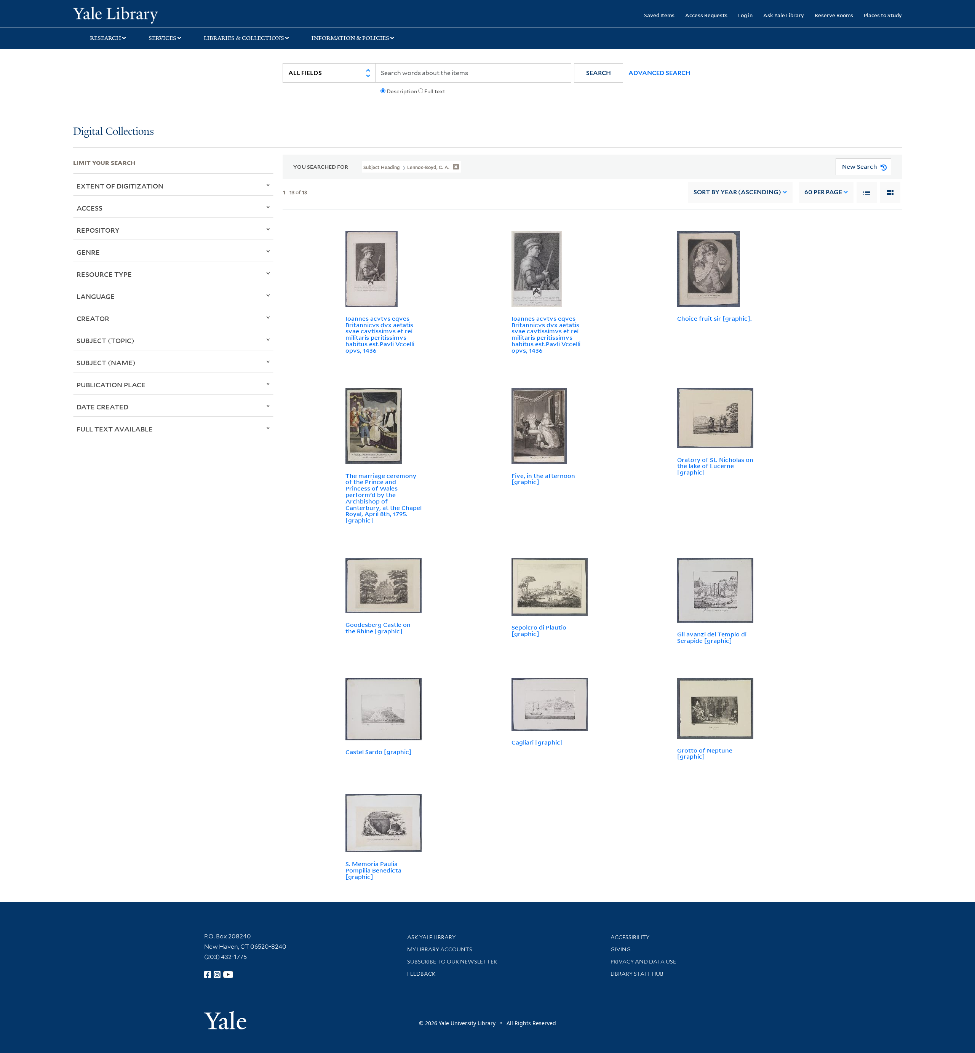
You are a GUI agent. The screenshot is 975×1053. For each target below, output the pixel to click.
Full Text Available (115, 428)
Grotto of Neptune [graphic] (704, 753)
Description (402, 91)
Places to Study (883, 15)
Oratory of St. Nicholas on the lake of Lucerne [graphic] (715, 466)
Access (89, 208)
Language (96, 296)
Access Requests (706, 15)
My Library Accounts (439, 949)
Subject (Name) (106, 362)
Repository (98, 230)
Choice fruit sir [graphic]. (714, 318)
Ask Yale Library (783, 15)
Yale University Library (135, 14)
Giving (621, 949)
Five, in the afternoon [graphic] (543, 479)
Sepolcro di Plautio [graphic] (538, 630)
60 (823, 192)
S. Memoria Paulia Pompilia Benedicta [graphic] (373, 870)
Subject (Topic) (105, 340)
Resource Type (104, 274)
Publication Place (111, 384)
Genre (88, 252)
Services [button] (162, 38)
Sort (737, 192)
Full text (434, 91)
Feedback (421, 974)
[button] (598, 73)
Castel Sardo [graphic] (378, 752)
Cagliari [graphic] (537, 742)
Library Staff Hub (637, 974)
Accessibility (630, 937)
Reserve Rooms (834, 15)
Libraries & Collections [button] (244, 38)
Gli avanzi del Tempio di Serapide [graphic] (711, 637)
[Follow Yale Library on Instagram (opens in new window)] (217, 974)
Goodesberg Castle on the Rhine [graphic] (378, 628)
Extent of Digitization (120, 185)
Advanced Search (659, 73)
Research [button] (105, 38)
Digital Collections (113, 132)
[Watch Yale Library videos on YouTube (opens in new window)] (228, 974)
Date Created (102, 406)
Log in (745, 15)
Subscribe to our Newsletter (452, 962)
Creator (93, 318)
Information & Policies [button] (350, 38)
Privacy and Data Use (643, 962)
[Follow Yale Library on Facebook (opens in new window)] (207, 974)
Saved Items (659, 15)
